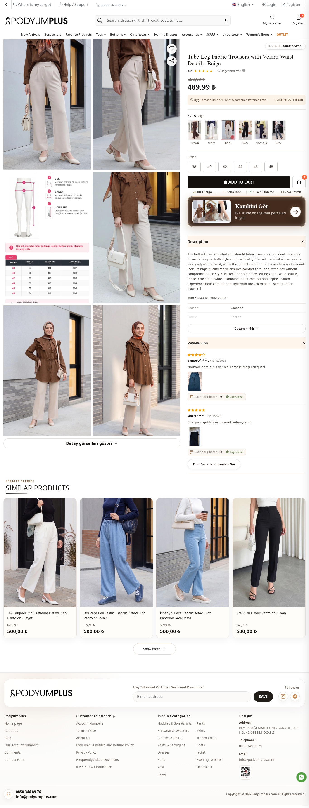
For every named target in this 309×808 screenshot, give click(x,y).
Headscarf (204, 767)
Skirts (201, 730)
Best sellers (52, 35)
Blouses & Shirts (170, 738)
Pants (201, 723)
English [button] (244, 4)
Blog (8, 738)
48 (271, 166)
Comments (13, 752)
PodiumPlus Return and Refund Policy (105, 745)
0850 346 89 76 (113, 4)
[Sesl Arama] (225, 20)
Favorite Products (79, 35)
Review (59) (198, 343)
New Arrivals (30, 35)
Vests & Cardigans (171, 745)
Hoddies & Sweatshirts (175, 723)
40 (209, 166)
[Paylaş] (172, 61)
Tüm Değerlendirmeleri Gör (214, 464)
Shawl (162, 775)
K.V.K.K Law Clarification (94, 767)
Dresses (164, 752)
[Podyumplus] (45, 693)
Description (198, 241)
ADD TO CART (241, 182)
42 (225, 166)
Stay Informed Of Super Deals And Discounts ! (168, 687)
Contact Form (15, 759)
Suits (161, 759)
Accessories (191, 35)
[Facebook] (295, 696)
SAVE (263, 696)
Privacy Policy (86, 752)
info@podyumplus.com (256, 759)
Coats (201, 745)
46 (256, 166)
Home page (13, 723)
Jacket (201, 752)
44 (240, 166)
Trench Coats (206, 738)
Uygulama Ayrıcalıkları (289, 100)
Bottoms (117, 35)
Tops (99, 35)
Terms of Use (86, 730)
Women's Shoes (258, 35)
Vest (161, 767)
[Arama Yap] (100, 20)
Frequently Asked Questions (97, 759)
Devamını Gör (244, 329)
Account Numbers (90, 723)
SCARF (211, 35)
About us (11, 730)
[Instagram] (283, 696)
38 (194, 166)
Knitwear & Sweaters (173, 730)
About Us (83, 738)
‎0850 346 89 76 (250, 746)
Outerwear (138, 35)
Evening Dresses (165, 35)
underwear (231, 35)
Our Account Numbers (22, 745)
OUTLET (282, 35)
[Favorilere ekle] (172, 49)
